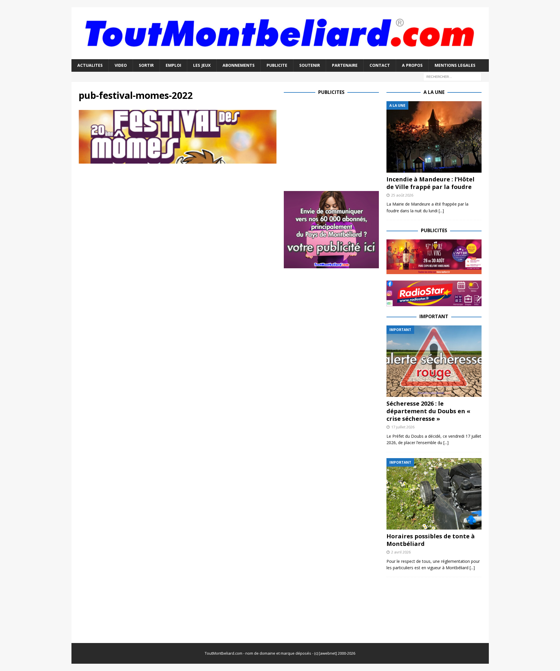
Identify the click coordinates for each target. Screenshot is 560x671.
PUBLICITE (277, 65)
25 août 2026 (402, 195)
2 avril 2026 (401, 552)
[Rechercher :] (452, 76)
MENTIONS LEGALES (455, 65)
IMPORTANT (433, 316)
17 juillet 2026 (402, 427)
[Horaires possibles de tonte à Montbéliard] (434, 494)
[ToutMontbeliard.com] (280, 56)
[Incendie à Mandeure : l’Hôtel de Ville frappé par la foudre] (434, 137)
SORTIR (146, 65)
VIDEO (121, 65)
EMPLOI (173, 65)
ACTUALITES (90, 65)
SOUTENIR (309, 65)
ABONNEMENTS (239, 65)
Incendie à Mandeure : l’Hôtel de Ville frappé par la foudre (430, 183)
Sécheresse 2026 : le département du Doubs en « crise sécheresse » (428, 411)
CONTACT (380, 65)
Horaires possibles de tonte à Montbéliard (430, 540)
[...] (441, 210)
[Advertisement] (333, 142)
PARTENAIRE (345, 65)
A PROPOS (412, 65)
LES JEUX (202, 65)
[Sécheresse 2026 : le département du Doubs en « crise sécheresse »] (434, 361)
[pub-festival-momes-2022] (177, 160)
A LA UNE (434, 92)
